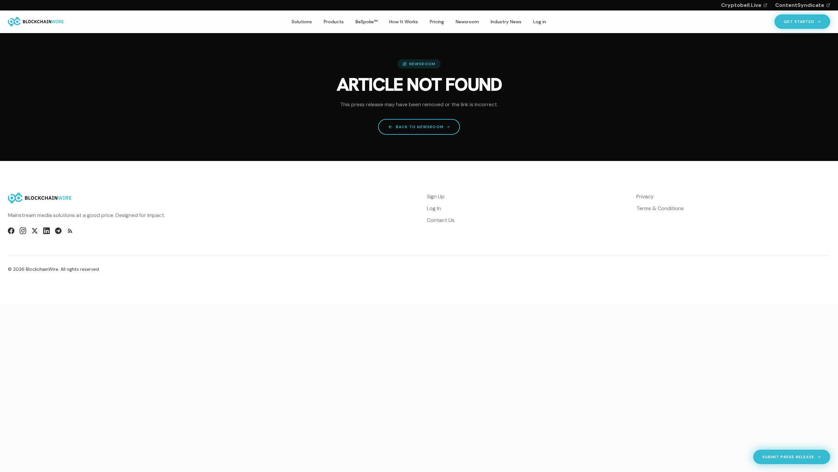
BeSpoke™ (366, 22)
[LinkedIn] (46, 230)
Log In (434, 208)
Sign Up (436, 196)
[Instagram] (23, 230)
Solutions (302, 22)
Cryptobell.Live (741, 5)
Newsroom (467, 22)
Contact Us (440, 220)
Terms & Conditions (660, 208)
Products (334, 22)
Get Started (799, 21)
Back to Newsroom (420, 126)
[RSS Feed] (70, 230)
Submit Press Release (788, 458)
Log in (539, 22)
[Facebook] (11, 230)
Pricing (437, 22)
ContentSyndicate (799, 5)
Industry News (506, 22)
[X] (34, 230)
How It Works (403, 22)
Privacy (645, 196)
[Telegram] (58, 230)
